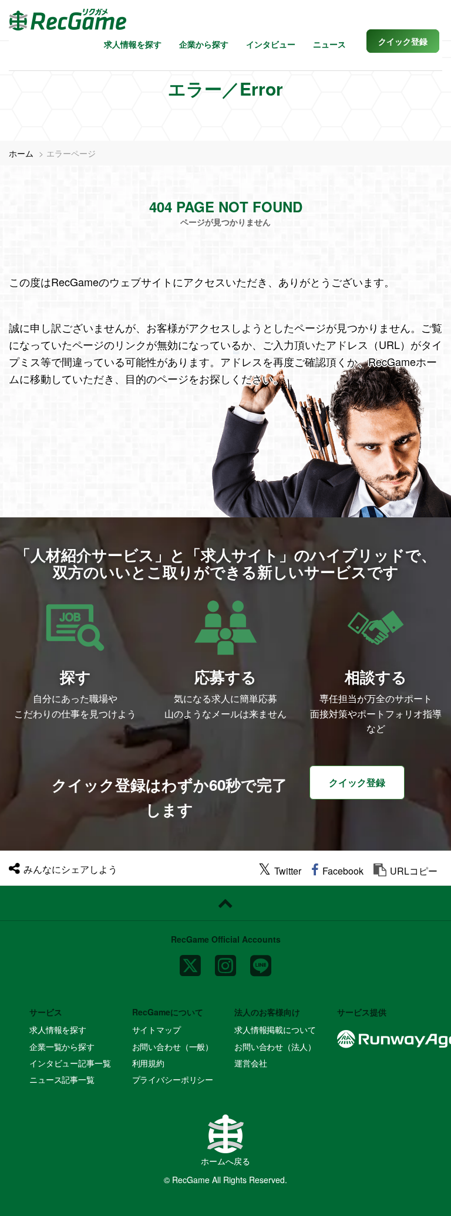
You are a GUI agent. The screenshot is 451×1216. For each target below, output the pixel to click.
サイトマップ (156, 1029)
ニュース (329, 44)
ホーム (21, 153)
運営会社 (250, 1063)
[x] (190, 961)
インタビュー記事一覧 (70, 1063)
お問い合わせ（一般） (173, 1046)
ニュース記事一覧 (62, 1079)
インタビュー (270, 44)
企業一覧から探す (62, 1046)
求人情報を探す (132, 44)
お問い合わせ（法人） (275, 1046)
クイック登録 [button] (357, 782)
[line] (260, 961)
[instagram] (225, 961)
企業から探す (203, 44)
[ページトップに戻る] (225, 903)
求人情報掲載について (275, 1029)
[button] (402, 41)
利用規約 (148, 1063)
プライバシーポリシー (173, 1079)
